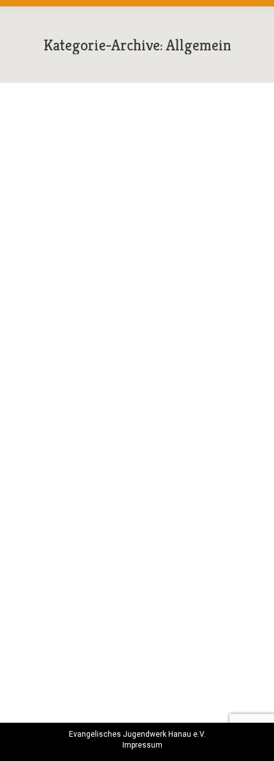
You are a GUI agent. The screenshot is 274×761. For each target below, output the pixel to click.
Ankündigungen (96, 578)
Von (102, 331)
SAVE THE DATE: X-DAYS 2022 (120, 560)
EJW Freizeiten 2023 (90, 313)
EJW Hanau (147, 578)
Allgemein (46, 331)
